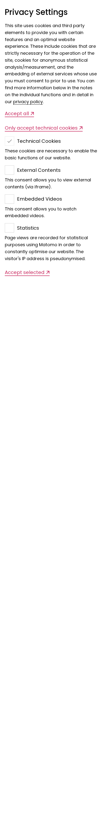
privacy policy (28, 102)
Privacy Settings (36, 12)
